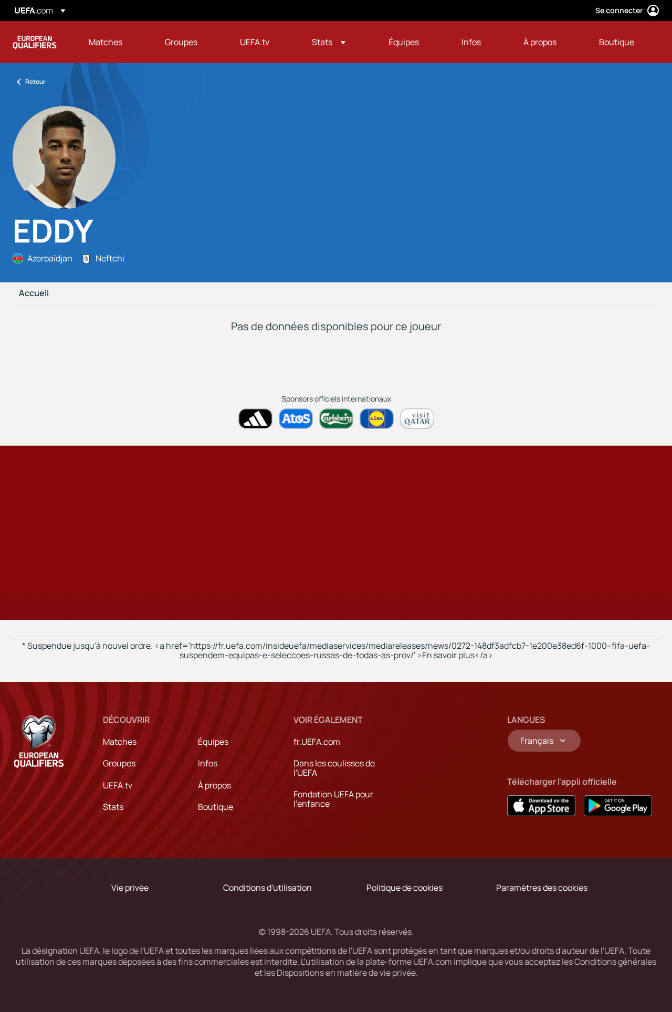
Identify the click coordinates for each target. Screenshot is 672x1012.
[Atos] (296, 418)
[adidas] (255, 418)
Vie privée (130, 887)
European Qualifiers (35, 42)
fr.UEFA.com (316, 741)
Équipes (213, 741)
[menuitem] (113, 42)
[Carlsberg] (336, 418)
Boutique (215, 807)
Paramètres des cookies (541, 887)
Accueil (34, 293)
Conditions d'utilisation (267, 887)
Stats (113, 807)
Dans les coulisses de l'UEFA (334, 767)
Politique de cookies (404, 887)
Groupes (119, 763)
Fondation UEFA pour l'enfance (333, 798)
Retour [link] (35, 81)
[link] (105, 42)
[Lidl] (377, 418)
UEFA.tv (117, 785)
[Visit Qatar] (417, 418)
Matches (119, 741)
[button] (328, 42)
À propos (214, 785)
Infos (207, 763)
